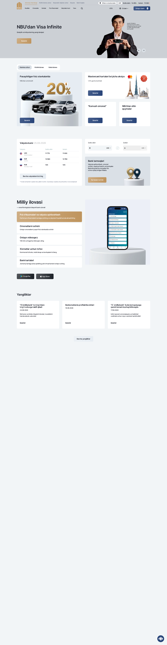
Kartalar (44, 8)
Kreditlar (27, 8)
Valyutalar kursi (65, 8)
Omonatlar (36, 8)
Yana (74, 8)
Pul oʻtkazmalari (53, 8)
